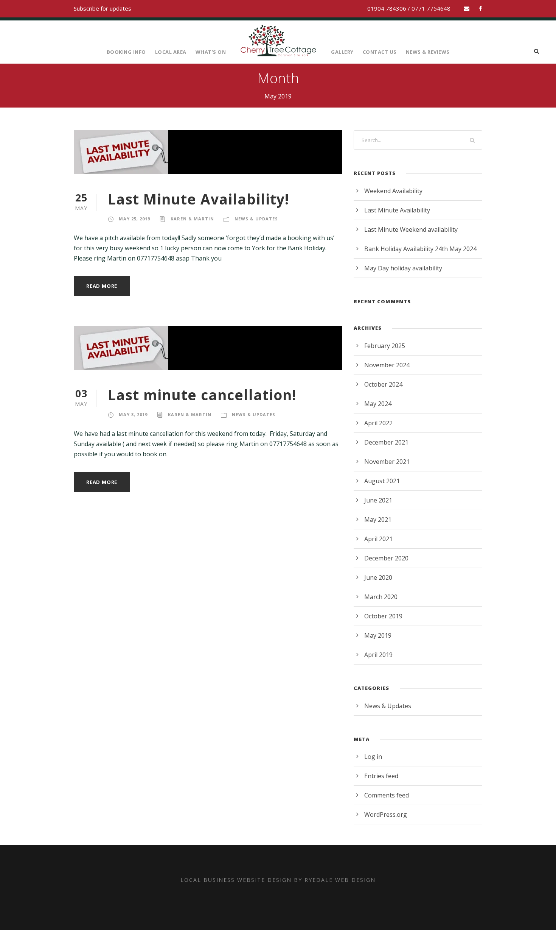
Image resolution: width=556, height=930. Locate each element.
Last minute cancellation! (202, 394)
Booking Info (126, 51)
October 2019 (383, 616)
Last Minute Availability (397, 210)
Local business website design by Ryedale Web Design (278, 879)
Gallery (342, 51)
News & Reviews (428, 51)
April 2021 (378, 539)
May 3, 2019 (133, 414)
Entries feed (381, 776)
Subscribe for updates (102, 8)
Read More (101, 285)
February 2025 (384, 346)
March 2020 (381, 597)
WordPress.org (385, 814)
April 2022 (378, 423)
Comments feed (386, 795)
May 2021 (377, 519)
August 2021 (382, 481)
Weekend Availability (393, 191)
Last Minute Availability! (198, 199)
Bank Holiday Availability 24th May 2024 (420, 249)
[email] (466, 8)
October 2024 (383, 384)
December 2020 (386, 558)
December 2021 (386, 442)
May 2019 (377, 635)
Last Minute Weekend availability (411, 229)
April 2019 (378, 655)
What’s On (211, 51)
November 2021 (387, 461)
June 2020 (378, 577)
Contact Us (380, 51)
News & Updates (256, 219)
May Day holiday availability (403, 268)
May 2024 (377, 403)
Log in (373, 756)
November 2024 (387, 365)
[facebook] (480, 8)
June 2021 (378, 500)
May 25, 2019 (134, 219)
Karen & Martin (192, 219)
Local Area (170, 51)
